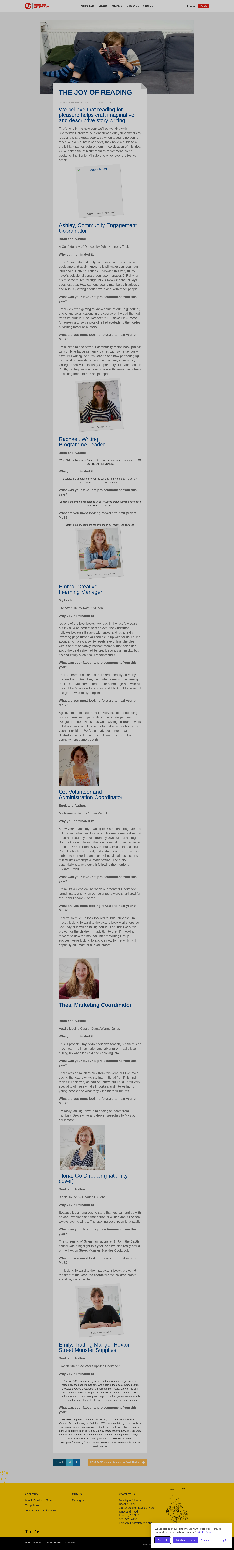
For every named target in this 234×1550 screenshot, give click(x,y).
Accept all (162, 1540)
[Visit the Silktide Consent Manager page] (224, 1540)
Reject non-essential (185, 1540)
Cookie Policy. (205, 1532)
